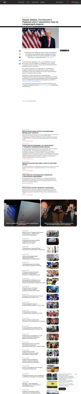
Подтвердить (62, 388)
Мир (23, 26)
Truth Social (49, 57)
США (25, 26)
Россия (28, 26)
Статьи (28, 2)
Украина (31, 26)
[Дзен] (64, 50)
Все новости (21, 2)
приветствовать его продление (31, 81)
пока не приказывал (45, 85)
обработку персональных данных (63, 383)
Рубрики (43, 2)
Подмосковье (35, 2)
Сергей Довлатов (31, 101)
